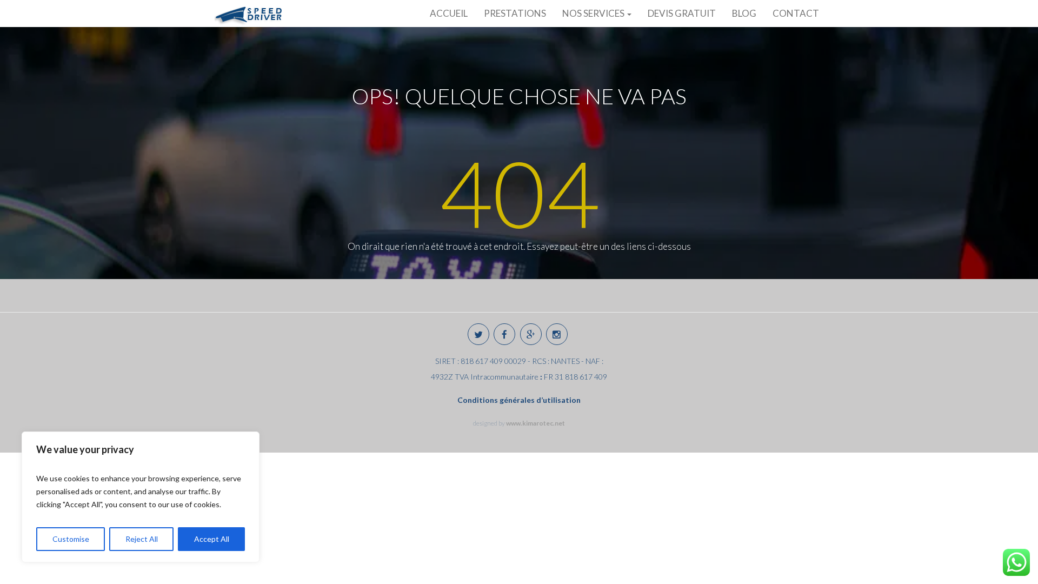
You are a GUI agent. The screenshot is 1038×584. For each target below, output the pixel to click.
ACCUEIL (449, 13)
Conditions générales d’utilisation (519, 399)
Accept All (211, 538)
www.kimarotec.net (535, 423)
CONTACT (796, 13)
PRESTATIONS (515, 13)
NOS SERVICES (594, 13)
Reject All (141, 538)
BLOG (744, 13)
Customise (70, 538)
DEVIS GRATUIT (682, 13)
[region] (141, 497)
